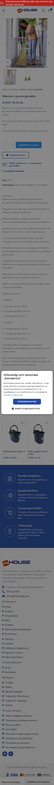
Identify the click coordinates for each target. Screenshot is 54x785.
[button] (27, 408)
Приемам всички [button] (27, 401)
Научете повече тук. (13, 395)
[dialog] (27, 392)
